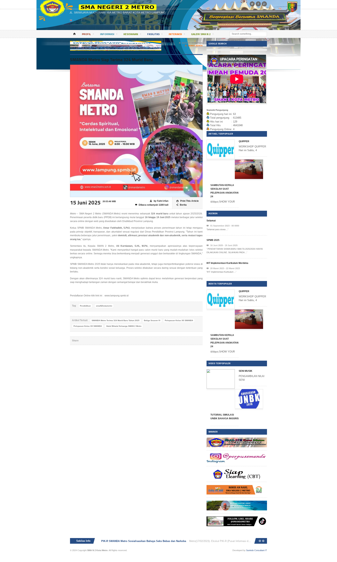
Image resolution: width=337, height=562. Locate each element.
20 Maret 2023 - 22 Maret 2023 (223, 268)
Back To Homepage (191, 43)
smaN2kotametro (104, 306)
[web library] (237, 439)
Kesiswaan (130, 34)
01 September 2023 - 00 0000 (223, 226)
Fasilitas (153, 34)
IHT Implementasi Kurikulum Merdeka (227, 263)
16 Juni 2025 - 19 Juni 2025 (222, 245)
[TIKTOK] (237, 518)
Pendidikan (85, 306)
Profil (86, 34)
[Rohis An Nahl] (237, 486)
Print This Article (187, 201)
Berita (181, 204)
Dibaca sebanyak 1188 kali (151, 204)
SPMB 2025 (213, 240)
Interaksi (175, 34)
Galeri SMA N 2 (201, 34)
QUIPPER (244, 141)
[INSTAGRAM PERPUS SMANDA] (237, 455)
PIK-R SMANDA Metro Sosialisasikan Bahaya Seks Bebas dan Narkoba (144, 541)
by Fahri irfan (159, 201)
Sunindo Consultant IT (256, 550)
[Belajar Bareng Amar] (237, 502)
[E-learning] (237, 471)
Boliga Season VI (152, 320)
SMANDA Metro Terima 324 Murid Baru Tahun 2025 (115, 320)
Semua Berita (194, 46)
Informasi (107, 34)
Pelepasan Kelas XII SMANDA (179, 320)
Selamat (211, 220)
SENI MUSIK (245, 371)
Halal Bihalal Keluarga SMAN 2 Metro (123, 326)
